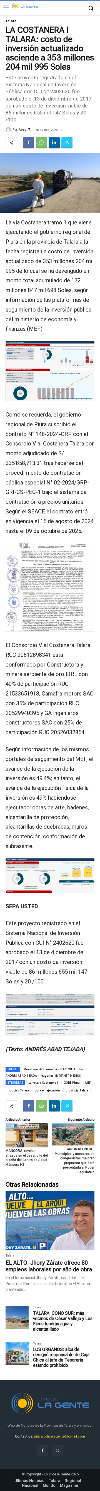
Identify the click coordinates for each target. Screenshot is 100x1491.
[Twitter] (66, 142)
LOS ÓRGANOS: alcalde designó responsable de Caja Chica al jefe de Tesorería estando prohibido (61, 1357)
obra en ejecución (47, 1090)
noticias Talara (18, 1090)
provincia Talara (77, 1090)
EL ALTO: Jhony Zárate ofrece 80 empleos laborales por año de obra (49, 1266)
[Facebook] (28, 142)
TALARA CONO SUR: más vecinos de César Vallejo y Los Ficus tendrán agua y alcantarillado (62, 1321)
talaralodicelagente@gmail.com (59, 1436)
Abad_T (24, 129)
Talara (11, 21)
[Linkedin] (54, 142)
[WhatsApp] (41, 142)
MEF (88, 1082)
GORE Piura (72, 1082)
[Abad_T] (9, 130)
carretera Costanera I (43, 1082)
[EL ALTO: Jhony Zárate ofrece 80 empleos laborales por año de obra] (50, 1220)
